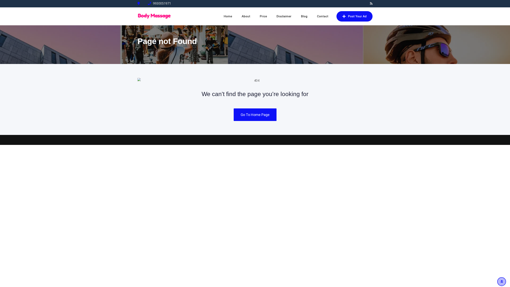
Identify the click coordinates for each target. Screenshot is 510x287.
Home (228, 16)
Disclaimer (284, 16)
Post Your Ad (357, 16)
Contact (322, 16)
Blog (304, 16)
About (246, 16)
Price (263, 16)
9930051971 (162, 3)
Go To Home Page (255, 115)
